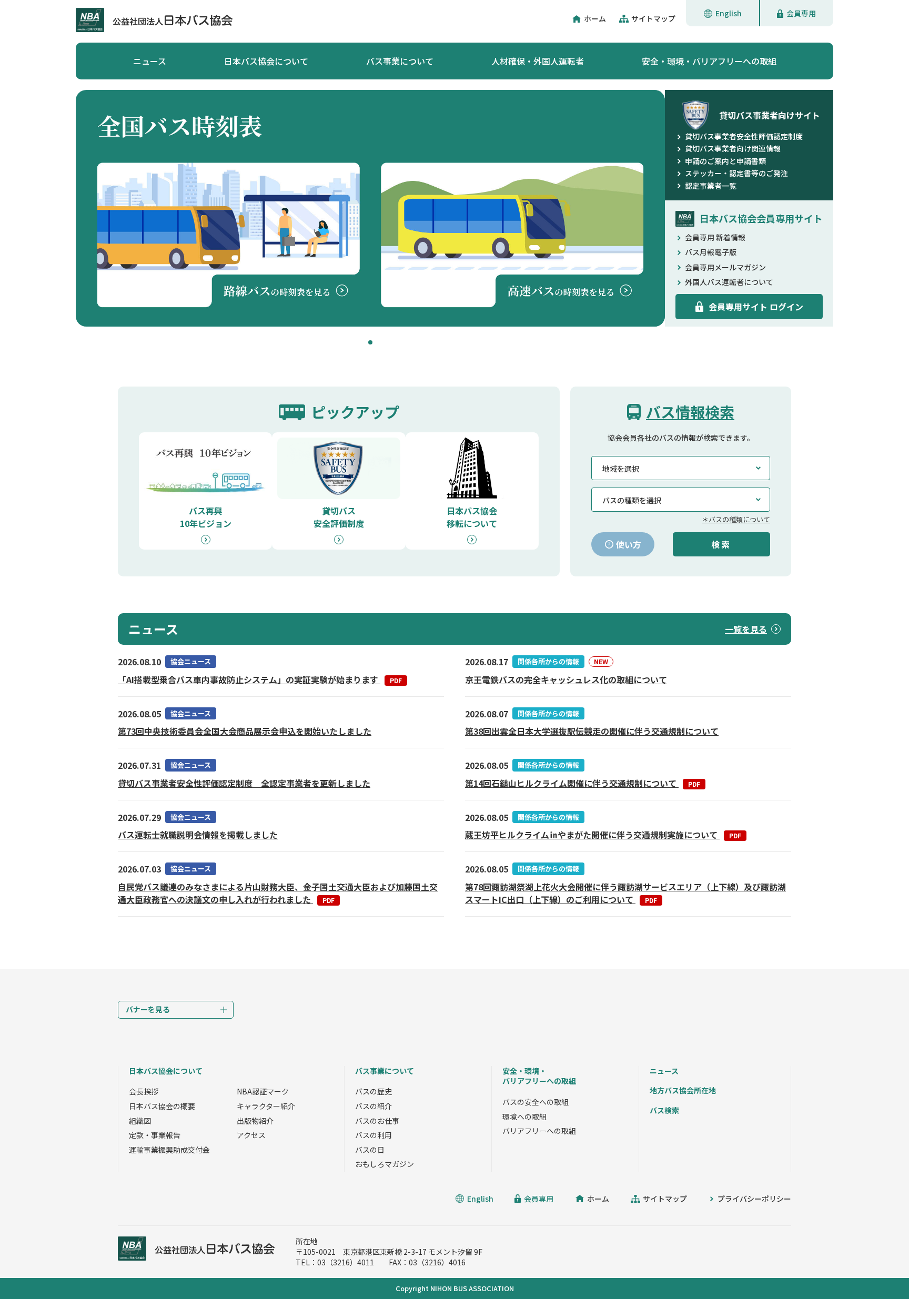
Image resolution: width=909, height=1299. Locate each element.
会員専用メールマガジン (725, 267)
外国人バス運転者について (729, 282)
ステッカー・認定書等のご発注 (736, 173)
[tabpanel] (370, 208)
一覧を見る (746, 629)
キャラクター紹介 (266, 1106)
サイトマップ (653, 18)
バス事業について (399, 61)
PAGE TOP (877, 1267)
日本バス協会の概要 (162, 1106)
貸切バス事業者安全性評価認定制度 (744, 136)
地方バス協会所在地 (683, 1090)
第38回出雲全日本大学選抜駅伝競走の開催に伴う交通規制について (592, 731)
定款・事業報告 (154, 1135)
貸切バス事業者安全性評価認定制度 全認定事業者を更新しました (244, 783)
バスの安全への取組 (535, 1102)
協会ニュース (190, 661)
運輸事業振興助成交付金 (169, 1149)
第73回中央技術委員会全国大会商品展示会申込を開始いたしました (244, 731)
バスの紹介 (373, 1106)
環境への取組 (524, 1116)
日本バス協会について (266, 61)
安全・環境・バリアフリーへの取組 (709, 61)
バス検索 (664, 1110)
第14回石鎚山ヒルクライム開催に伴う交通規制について (582, 783)
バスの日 (370, 1149)
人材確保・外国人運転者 (537, 61)
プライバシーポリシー (754, 1198)
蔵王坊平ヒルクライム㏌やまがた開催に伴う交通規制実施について (603, 834)
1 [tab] (370, 342)
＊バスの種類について (736, 519)
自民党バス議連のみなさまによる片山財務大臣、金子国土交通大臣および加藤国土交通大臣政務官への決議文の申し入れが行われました (278, 893)
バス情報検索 (690, 411)
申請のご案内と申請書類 (725, 161)
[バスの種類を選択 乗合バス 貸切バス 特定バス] (680, 500)
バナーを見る (148, 1009)
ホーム (595, 18)
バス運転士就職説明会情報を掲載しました (198, 834)
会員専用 (801, 13)
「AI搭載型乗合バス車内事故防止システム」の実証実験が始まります (260, 679)
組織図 (140, 1120)
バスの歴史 (373, 1091)
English (728, 13)
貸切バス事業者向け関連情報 (733, 148)
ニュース (149, 61)
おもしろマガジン (384, 1164)
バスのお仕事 (377, 1120)
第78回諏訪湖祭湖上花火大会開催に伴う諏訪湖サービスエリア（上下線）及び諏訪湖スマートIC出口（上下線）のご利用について (625, 893)
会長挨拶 (143, 1091)
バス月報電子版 (710, 252)
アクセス (251, 1135)
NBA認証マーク (263, 1091)
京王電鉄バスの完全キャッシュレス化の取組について (566, 679)
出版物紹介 (255, 1120)
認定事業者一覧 (710, 185)
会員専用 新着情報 (715, 237)
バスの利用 (373, 1135)
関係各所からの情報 (548, 661)
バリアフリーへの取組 (539, 1130)
